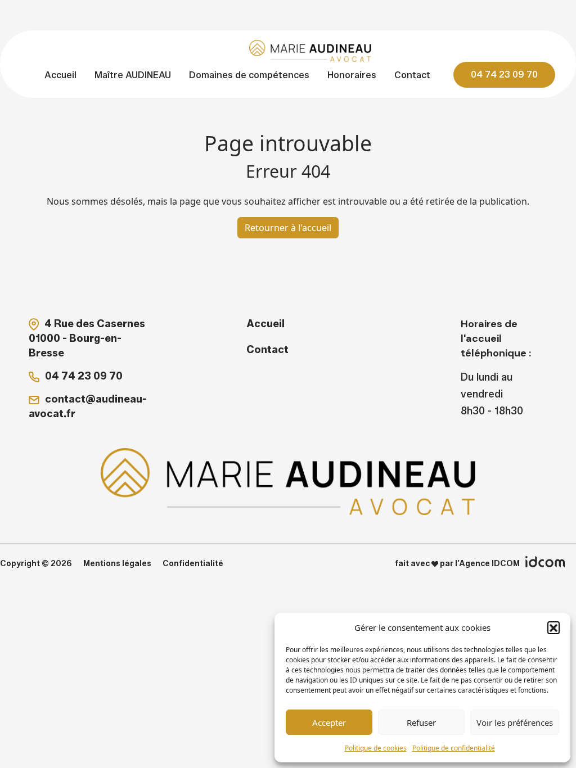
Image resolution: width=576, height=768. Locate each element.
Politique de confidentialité (453, 748)
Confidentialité (193, 563)
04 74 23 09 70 (504, 74)
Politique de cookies (376, 748)
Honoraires (351, 75)
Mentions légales (117, 563)
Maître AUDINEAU (132, 75)
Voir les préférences (514, 722)
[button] (553, 627)
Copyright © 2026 (36, 563)
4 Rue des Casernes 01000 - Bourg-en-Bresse (87, 338)
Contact (412, 75)
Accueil (60, 75)
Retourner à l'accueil (288, 228)
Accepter (329, 722)
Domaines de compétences (249, 75)
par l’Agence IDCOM (479, 563)
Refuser (421, 722)
